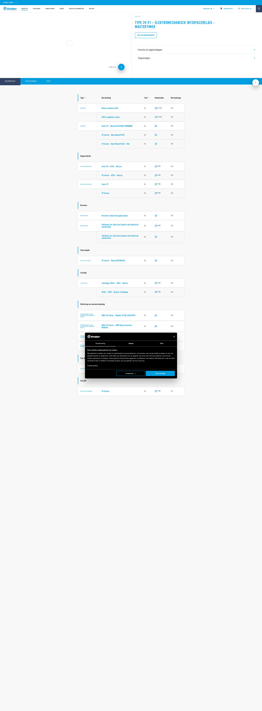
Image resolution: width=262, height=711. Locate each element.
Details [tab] (131, 343)
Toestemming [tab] (100, 343)
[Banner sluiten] (174, 336)
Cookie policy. (92, 365)
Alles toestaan (160, 373)
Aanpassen (130, 373)
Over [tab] (161, 343)
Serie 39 (138, 16)
